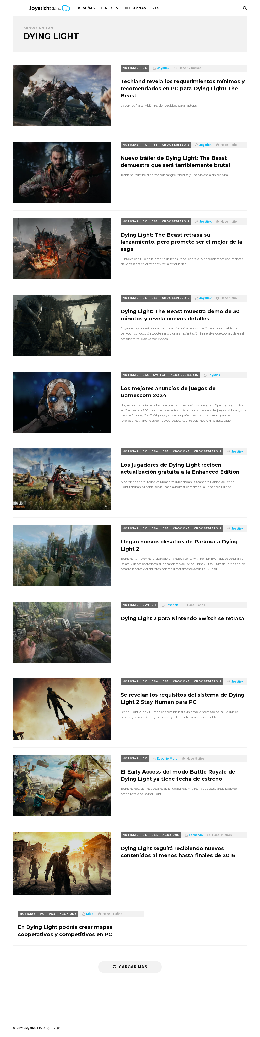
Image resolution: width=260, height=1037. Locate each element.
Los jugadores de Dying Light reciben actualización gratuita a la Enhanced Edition (180, 468)
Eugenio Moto (167, 758)
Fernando (196, 835)
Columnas (135, 8)
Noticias (130, 68)
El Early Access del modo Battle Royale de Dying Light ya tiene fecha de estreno (178, 775)
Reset (158, 8)
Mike (89, 914)
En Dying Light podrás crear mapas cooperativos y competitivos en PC (65, 930)
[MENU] (16, 8)
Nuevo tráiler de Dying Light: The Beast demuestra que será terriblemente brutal (175, 161)
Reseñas (86, 8)
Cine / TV (110, 8)
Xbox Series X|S (175, 144)
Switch (159, 375)
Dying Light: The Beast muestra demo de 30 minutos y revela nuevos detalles (180, 315)
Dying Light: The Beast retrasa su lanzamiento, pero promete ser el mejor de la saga (181, 242)
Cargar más (133, 966)
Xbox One (181, 451)
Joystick (163, 68)
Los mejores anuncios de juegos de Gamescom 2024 (168, 391)
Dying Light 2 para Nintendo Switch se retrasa (183, 618)
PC (145, 68)
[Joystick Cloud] (49, 15)
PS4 (155, 451)
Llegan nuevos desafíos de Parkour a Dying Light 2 (179, 545)
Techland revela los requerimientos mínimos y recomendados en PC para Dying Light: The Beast (183, 88)
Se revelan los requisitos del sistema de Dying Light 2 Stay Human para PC (183, 698)
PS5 (155, 144)
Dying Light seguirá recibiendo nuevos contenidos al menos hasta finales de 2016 (178, 851)
